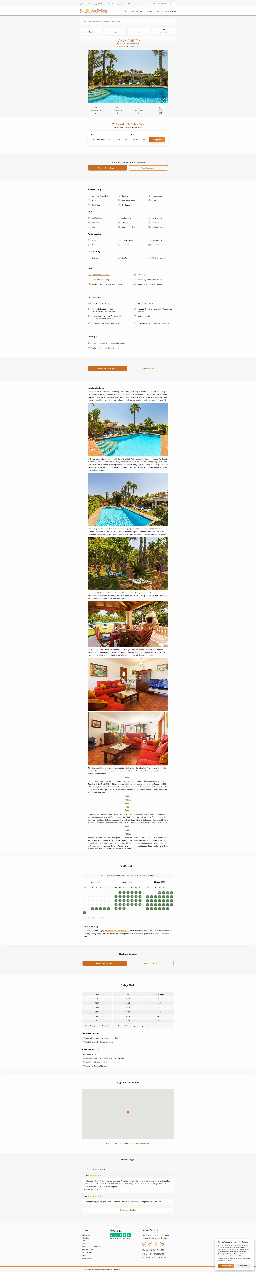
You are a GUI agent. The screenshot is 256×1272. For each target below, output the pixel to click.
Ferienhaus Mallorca (95, 21)
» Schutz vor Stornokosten (92, 1247)
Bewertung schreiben (128, 1210)
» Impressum (87, 1252)
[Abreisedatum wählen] (144, 140)
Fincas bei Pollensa (110, 21)
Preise (139, 32)
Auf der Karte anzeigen (101, 275)
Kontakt (149, 11)
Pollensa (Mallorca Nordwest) (128, 44)
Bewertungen (164, 32)
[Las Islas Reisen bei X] (150, 1244)
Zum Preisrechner (110, 875)
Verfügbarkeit (91, 32)
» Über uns (86, 1235)
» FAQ (84, 1241)
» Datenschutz (87, 1258)
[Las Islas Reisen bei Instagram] (156, 1244)
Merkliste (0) (172, 11)
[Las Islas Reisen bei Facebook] (144, 1244)
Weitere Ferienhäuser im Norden (150, 284)
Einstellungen (243, 1265)
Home (125, 11)
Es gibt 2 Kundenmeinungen (93, 1169)
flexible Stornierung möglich (158, 323)
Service (159, 11)
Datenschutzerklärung (225, 1260)
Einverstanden (226, 1265)
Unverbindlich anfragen (106, 168)
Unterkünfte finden (136, 11)
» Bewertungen (87, 1249)
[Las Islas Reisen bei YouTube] (162, 1244)
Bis (132, 135)
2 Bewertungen (134, 46)
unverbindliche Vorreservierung (117, 931)
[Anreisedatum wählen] (126, 140)
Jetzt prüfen (157, 140)
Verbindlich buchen (148, 168)
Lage (115, 32)
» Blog (84, 1244)
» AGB (84, 1255)
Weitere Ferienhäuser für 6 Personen (105, 348)
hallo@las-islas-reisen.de (157, 1257)
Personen (94, 135)
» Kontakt (85, 1238)
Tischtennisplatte (159, 258)
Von (114, 135)
